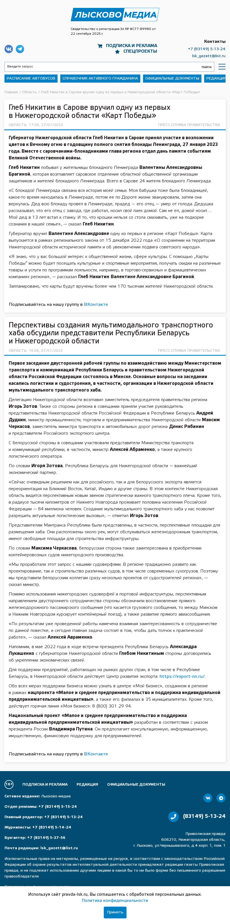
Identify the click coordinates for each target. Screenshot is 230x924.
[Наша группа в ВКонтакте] (207, 797)
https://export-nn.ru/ (182, 676)
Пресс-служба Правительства (189, 125)
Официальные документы (172, 78)
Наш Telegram (20, 49)
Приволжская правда (115, 15)
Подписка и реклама (131, 46)
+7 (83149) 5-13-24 (207, 49)
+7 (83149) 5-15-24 (57, 807)
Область (18, 125)
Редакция (216, 78)
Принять (115, 912)
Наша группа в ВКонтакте (8, 49)
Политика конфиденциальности (115, 901)
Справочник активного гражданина (100, 78)
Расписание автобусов (31, 78)
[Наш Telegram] (221, 797)
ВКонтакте (96, 304)
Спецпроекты (140, 51)
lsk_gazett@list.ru (209, 56)
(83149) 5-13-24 (204, 816)
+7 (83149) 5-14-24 (51, 827)
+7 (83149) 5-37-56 (46, 838)
